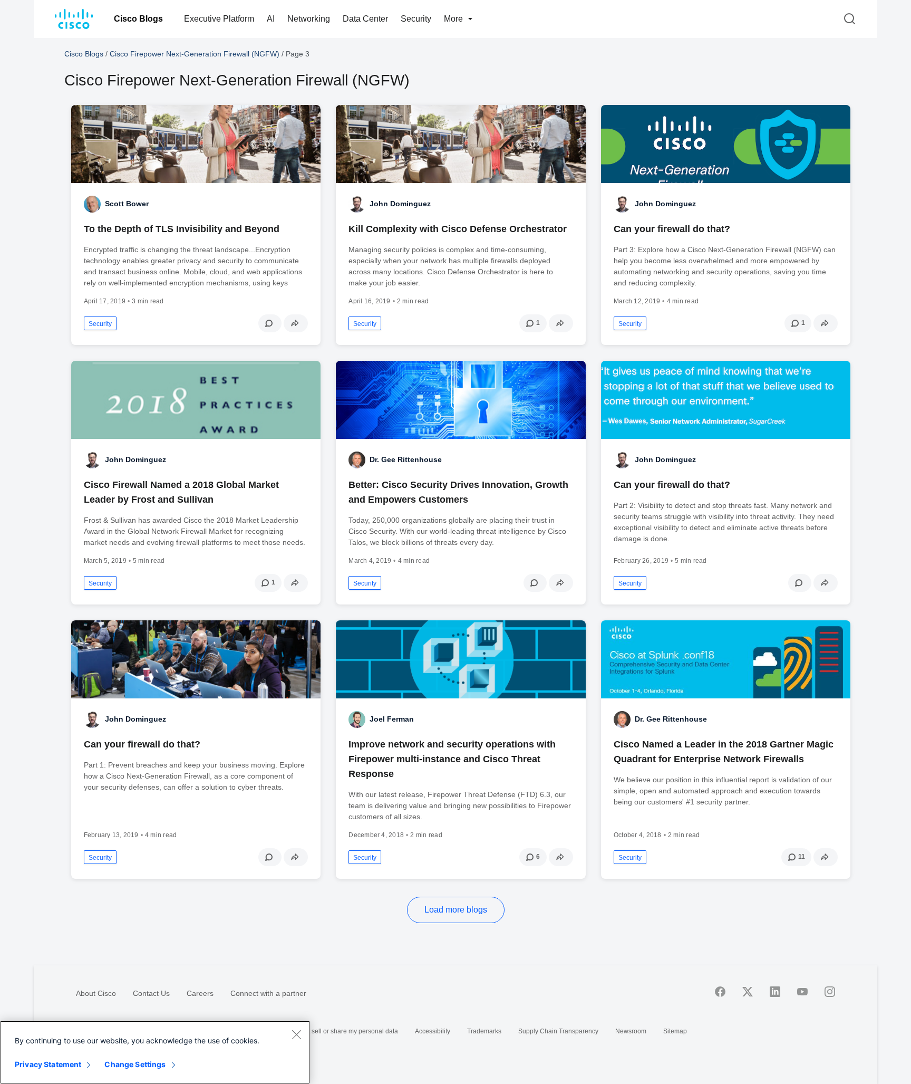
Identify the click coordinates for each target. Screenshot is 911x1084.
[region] (155, 1052)
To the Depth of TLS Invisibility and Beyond (181, 229)
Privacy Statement (48, 1064)
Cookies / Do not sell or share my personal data (330, 1031)
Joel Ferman (392, 719)
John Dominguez (400, 203)
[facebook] (720, 991)
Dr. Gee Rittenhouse (406, 459)
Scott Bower (127, 203)
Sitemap (675, 1031)
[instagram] (830, 991)
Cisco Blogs (138, 18)
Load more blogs (455, 909)
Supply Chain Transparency (558, 1031)
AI (271, 18)
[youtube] (802, 991)
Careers (200, 993)
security (100, 324)
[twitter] (747, 991)
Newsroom (630, 1031)
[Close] (296, 1034)
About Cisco (96, 993)
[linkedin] (775, 991)
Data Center (365, 18)
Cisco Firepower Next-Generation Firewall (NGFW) (194, 54)
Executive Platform (219, 18)
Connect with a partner (268, 993)
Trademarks (484, 1031)
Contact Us (151, 993)
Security (416, 18)
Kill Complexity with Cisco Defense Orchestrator (457, 229)
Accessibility (432, 1031)
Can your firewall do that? (672, 229)
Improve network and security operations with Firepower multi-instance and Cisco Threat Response (452, 759)
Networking (308, 18)
